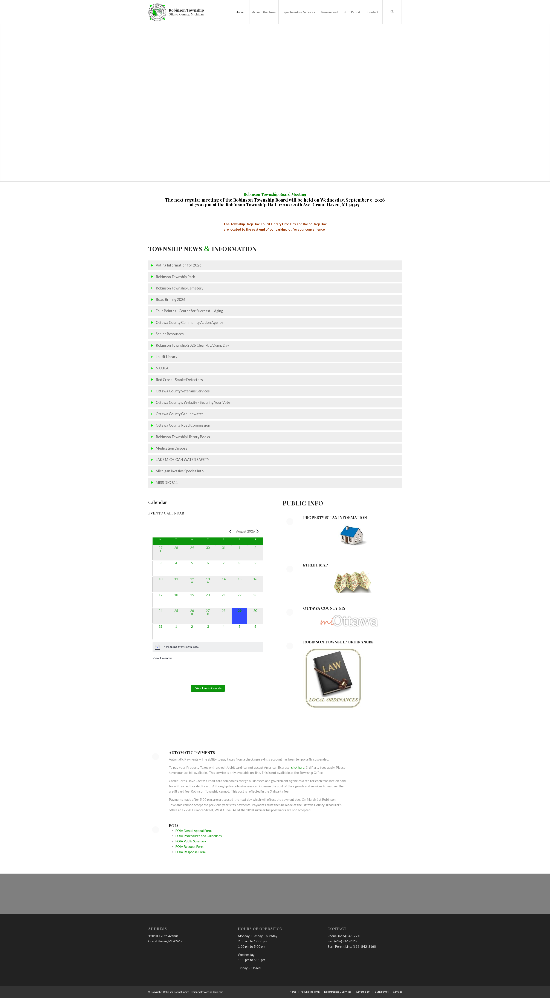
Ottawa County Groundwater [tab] (179, 414)
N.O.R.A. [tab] (162, 368)
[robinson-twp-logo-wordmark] (176, 12)
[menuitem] (239, 12)
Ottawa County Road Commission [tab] (183, 425)
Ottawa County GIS (324, 608)
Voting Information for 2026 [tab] (179, 265)
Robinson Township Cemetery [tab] (179, 288)
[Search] (392, 12)
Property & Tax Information (335, 517)
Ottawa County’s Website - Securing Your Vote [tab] (193, 402)
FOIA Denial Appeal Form (193, 831)
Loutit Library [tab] (166, 357)
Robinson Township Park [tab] (175, 277)
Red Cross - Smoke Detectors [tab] (179, 380)
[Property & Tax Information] (289, 521)
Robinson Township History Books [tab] (183, 437)
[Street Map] (289, 569)
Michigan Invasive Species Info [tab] (180, 471)
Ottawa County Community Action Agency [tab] (189, 322)
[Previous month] (230, 531)
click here (297, 767)
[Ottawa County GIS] (289, 612)
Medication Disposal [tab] (172, 448)
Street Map (315, 565)
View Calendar (162, 658)
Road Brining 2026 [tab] (170, 299)
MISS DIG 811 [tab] (167, 483)
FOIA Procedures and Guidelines (198, 836)
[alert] (208, 647)
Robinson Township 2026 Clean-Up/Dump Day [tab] (192, 345)
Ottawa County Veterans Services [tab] (183, 391)
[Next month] (257, 531)
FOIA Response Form (190, 852)
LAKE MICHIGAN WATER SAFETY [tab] (182, 460)
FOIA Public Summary (190, 841)
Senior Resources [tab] (170, 334)
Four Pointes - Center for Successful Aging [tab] (189, 311)
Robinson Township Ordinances (338, 641)
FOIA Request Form (189, 846)
